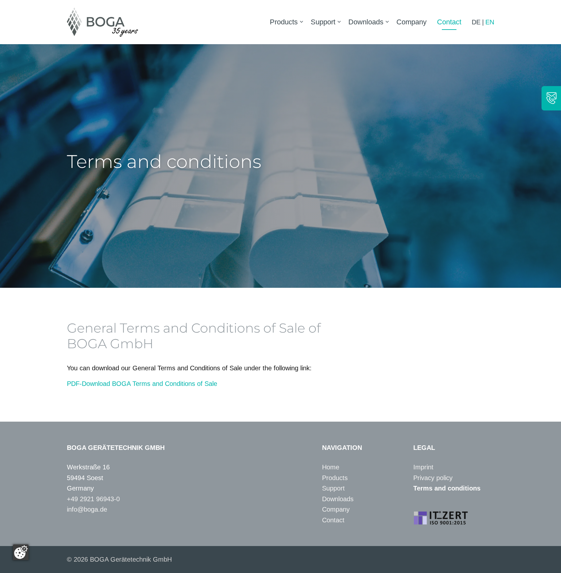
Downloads (365, 22)
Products (284, 22)
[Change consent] (21, 552)
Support (323, 22)
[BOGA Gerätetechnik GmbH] (102, 22)
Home (330, 467)
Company (411, 22)
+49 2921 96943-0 (93, 499)
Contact (449, 22)
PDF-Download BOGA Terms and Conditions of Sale (142, 383)
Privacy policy (433, 477)
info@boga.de (87, 509)
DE (476, 22)
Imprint (423, 467)
